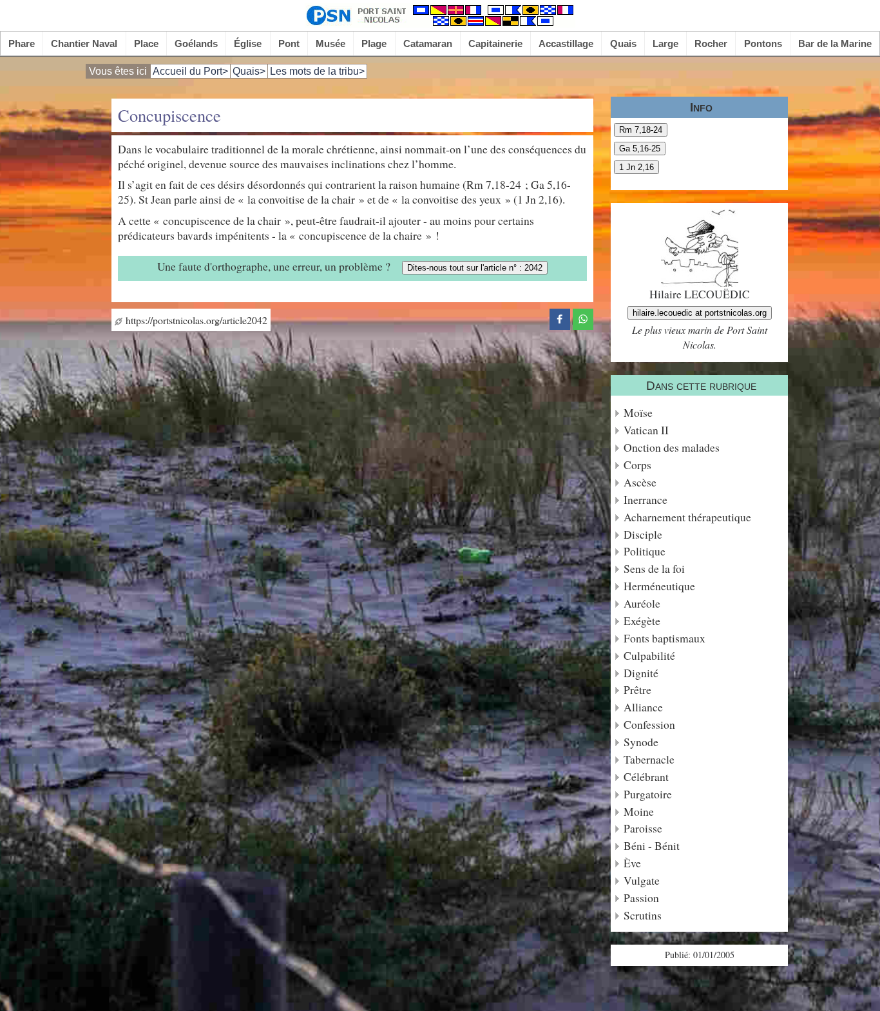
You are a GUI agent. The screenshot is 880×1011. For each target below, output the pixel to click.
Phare (21, 43)
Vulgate (642, 880)
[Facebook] (560, 317)
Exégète (642, 620)
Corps (637, 464)
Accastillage (566, 43)
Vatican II (646, 430)
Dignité (641, 673)
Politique (644, 551)
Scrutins (643, 915)
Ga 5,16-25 (639, 148)
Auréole (642, 603)
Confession (649, 724)
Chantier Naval (84, 43)
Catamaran (427, 43)
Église (248, 43)
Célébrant (646, 776)
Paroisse (643, 828)
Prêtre (637, 689)
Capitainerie (495, 43)
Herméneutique (659, 586)
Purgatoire (648, 794)
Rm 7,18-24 (640, 130)
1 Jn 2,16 (636, 167)
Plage (374, 43)
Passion (641, 898)
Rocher (710, 43)
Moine (639, 811)
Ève (632, 863)
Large (665, 43)
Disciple (643, 534)
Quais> (249, 71)
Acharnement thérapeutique (687, 517)
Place (146, 43)
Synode (641, 742)
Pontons (763, 43)
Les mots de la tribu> (317, 71)
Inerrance (645, 499)
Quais (623, 43)
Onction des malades (672, 447)
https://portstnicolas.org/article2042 (194, 320)
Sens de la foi (654, 568)
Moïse (638, 412)
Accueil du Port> (190, 71)
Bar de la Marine (835, 43)
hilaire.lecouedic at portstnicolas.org (700, 313)
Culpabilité (649, 655)
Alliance (643, 707)
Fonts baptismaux (664, 638)
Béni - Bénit (652, 845)
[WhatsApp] (583, 317)
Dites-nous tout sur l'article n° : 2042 (474, 268)
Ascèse (640, 482)
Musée (330, 43)
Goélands (196, 43)
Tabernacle (649, 759)
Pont (289, 43)
